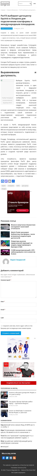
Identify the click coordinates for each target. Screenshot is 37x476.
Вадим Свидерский (17, 260)
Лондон (4, 189)
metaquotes (11, 186)
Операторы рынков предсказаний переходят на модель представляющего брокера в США (21, 244)
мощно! (5, 447)
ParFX (18, 186)
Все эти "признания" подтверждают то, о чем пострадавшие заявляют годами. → (17, 437)
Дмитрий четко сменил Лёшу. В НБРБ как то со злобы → (18, 426)
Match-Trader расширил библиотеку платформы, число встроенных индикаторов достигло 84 (23, 235)
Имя (3, 301)
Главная (3, 10)
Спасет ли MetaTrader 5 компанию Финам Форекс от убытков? (20, 411)
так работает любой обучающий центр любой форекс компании (16, 442)
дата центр (25, 186)
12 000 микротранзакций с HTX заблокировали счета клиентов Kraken (23, 252)
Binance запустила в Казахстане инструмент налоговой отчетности (23, 227)
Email (3, 309)
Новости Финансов (12, 10)
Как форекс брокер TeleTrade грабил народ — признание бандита (21, 402)
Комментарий (6, 280)
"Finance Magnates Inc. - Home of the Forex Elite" (21, 470)
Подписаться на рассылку (18, 383)
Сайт (2, 318)
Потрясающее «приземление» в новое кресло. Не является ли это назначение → (16, 431)
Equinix (3, 186)
